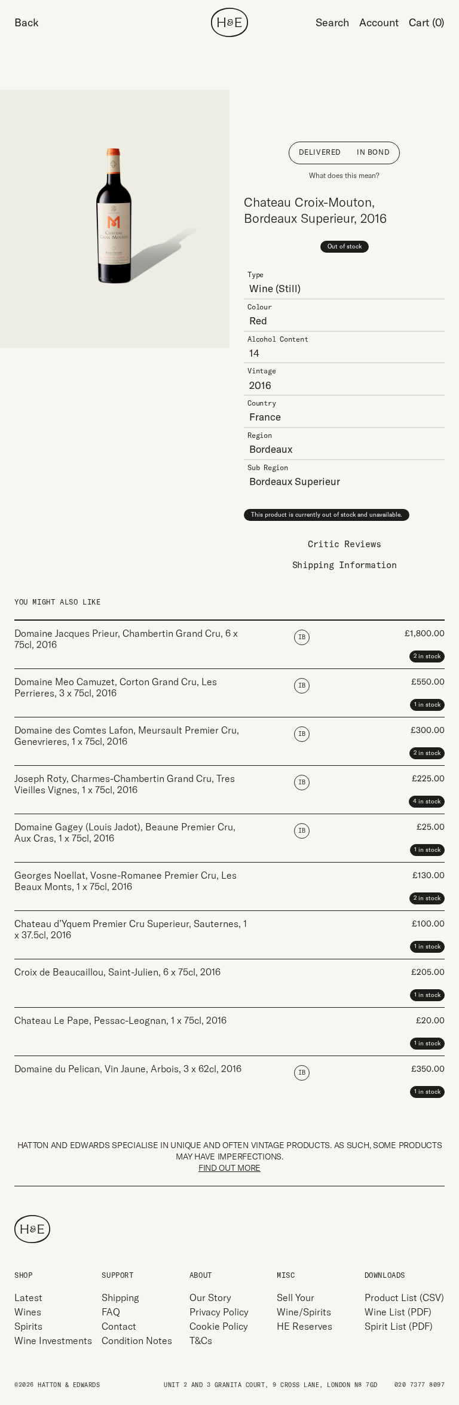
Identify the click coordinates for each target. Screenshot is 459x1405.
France (265, 416)
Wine (261, 288)
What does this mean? (344, 175)
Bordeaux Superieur (294, 481)
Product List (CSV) (404, 1297)
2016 (260, 385)
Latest (28, 1297)
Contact (119, 1326)
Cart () (427, 22)
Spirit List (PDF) (399, 1326)
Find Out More (229, 1167)
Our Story (210, 1297)
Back (26, 22)
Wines (27, 1312)
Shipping (120, 1297)
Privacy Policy (219, 1312)
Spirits (28, 1326)
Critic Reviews (344, 544)
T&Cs (200, 1340)
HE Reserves (304, 1326)
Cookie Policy (218, 1326)
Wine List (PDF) (398, 1312)
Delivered (320, 152)
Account (379, 22)
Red (258, 320)
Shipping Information (344, 564)
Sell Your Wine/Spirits (304, 1305)
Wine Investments (53, 1340)
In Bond (373, 152)
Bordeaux (270, 449)
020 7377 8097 (419, 1385)
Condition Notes (137, 1340)
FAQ (111, 1312)
